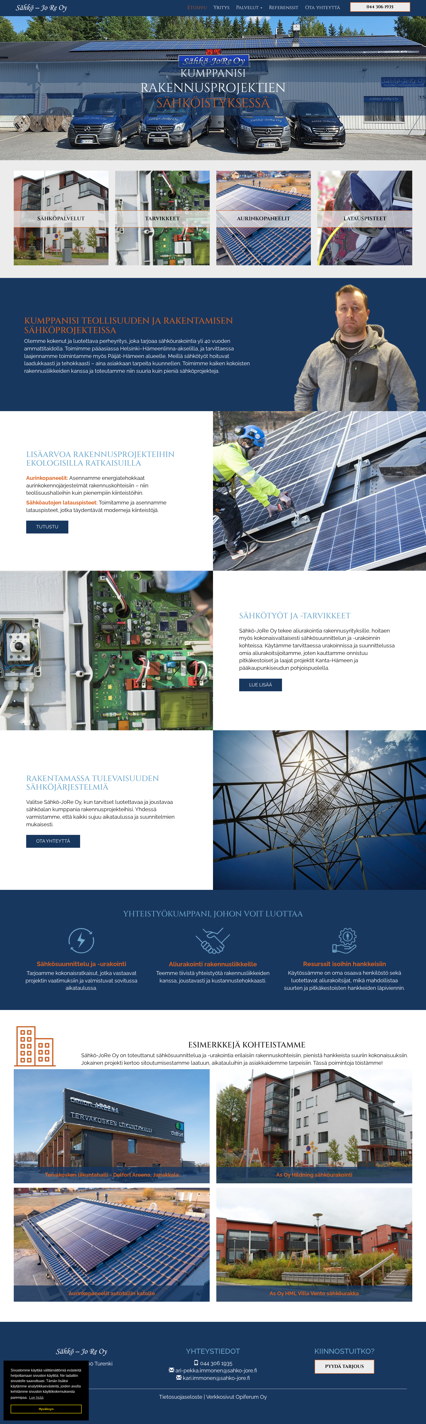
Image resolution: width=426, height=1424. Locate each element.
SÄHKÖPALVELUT (61, 219)
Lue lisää (260, 685)
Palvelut (248, 7)
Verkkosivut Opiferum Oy (236, 1397)
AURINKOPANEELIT (263, 219)
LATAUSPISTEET (364, 219)
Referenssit (283, 7)
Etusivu (197, 7)
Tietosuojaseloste (180, 1397)
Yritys (221, 7)
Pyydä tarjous (344, 1366)
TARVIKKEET (162, 219)
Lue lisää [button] (36, 1397)
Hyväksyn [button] (46, 1409)
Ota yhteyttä (322, 7)
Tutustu (47, 526)
